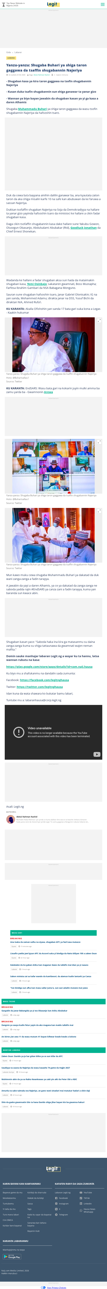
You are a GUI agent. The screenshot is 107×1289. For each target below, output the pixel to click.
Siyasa (14, 946)
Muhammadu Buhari (32, 109)
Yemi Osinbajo (37, 284)
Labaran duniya (8, 1072)
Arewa (48, 392)
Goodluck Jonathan (83, 228)
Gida (8, 52)
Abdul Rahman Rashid (42, 75)
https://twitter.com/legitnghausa (40, 687)
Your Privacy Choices (56, 1287)
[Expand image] (99, 320)
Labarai (18, 52)
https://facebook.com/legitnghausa (44, 680)
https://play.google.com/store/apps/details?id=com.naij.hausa (49, 667)
